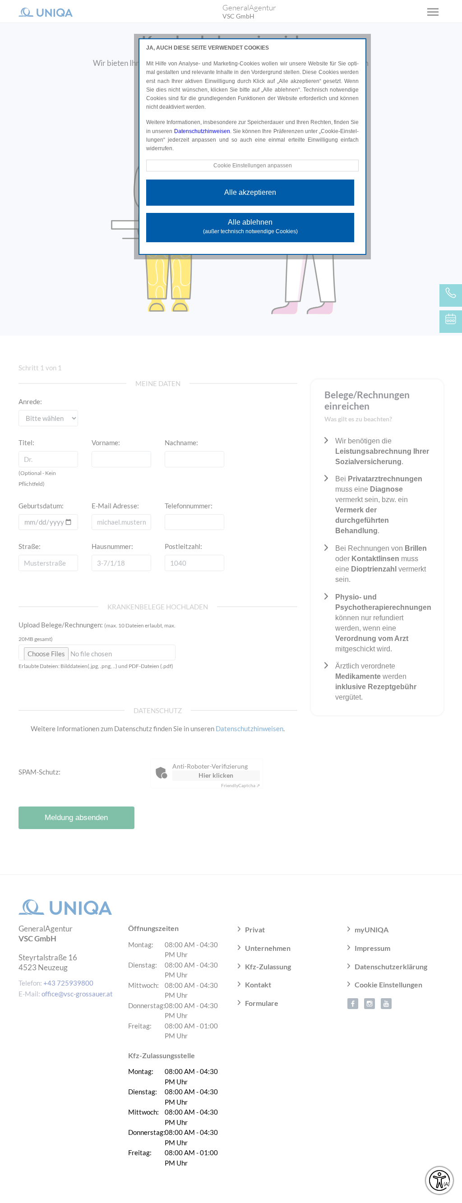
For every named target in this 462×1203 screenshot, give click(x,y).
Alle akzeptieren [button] (250, 192)
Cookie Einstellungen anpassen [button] (252, 165)
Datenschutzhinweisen (202, 131)
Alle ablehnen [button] (250, 226)
